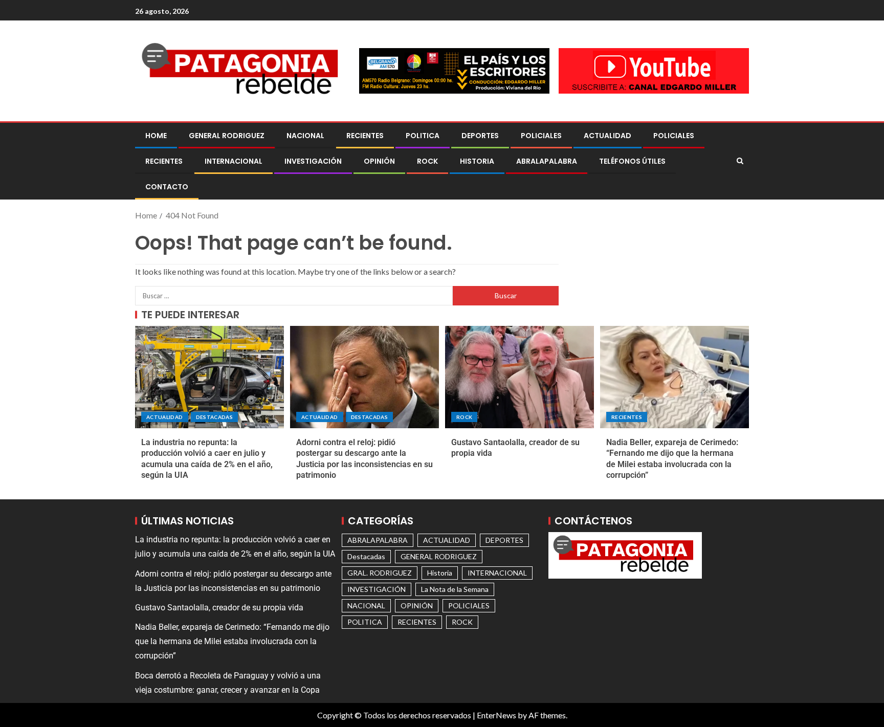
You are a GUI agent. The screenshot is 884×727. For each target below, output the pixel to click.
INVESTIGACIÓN (313, 161)
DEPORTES (480, 135)
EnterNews (496, 715)
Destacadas (214, 417)
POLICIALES (541, 135)
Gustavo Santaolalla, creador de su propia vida (219, 607)
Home (156, 135)
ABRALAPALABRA (546, 161)
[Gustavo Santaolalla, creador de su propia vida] (519, 377)
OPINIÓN (379, 161)
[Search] (740, 161)
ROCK (427, 161)
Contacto (166, 187)
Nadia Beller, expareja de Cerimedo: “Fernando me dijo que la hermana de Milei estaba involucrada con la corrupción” (232, 641)
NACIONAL (305, 135)
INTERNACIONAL (233, 161)
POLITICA (422, 135)
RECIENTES (365, 135)
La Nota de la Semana (455, 589)
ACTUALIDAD (607, 135)
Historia (477, 161)
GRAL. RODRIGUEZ (379, 572)
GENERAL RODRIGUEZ (226, 135)
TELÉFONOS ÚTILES (632, 161)
